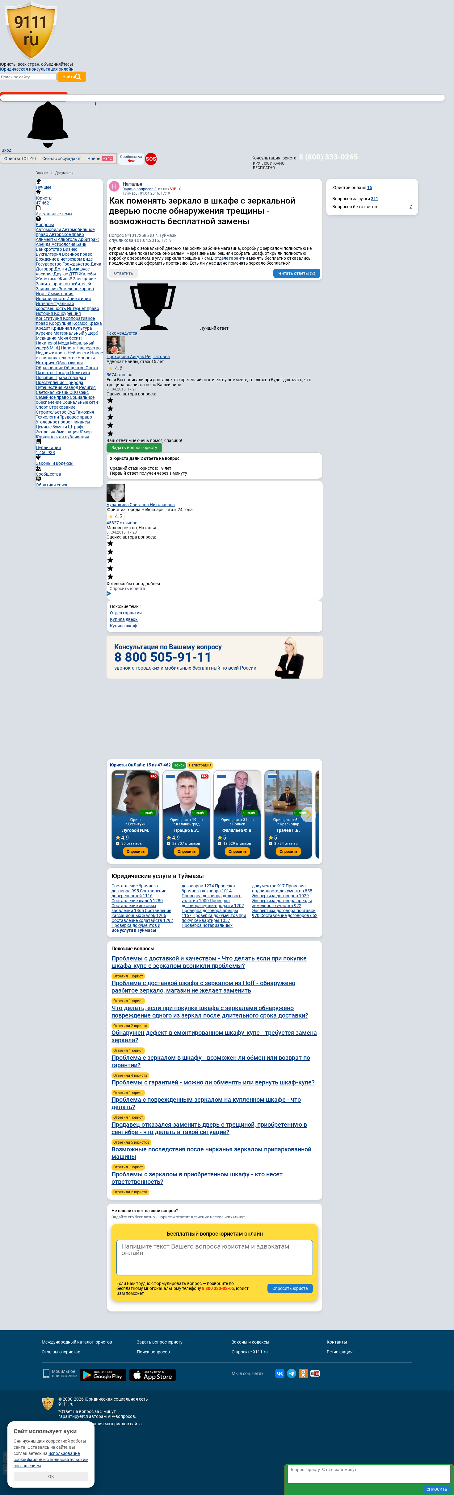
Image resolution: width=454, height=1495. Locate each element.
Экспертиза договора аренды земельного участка (282, 903)
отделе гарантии (231, 258)
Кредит (43, 328)
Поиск (179, 765)
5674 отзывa (119, 371)
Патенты (45, 372)
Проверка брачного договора (208, 888)
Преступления (50, 382)
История (45, 313)
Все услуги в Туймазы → (136, 930)
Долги (61, 268)
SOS (151, 159)
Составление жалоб (137, 900)
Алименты (47, 239)
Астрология (64, 244)
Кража (95, 323)
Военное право (77, 254)
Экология (46, 431)
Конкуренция (67, 313)
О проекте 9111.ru (250, 1351)
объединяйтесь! (57, 64)
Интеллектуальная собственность (55, 306)
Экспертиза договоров (280, 895)
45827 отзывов (122, 519)
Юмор (86, 431)
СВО (74, 392)
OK (51, 1476)
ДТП (74, 273)
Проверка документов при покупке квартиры (214, 918)
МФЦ (55, 347)
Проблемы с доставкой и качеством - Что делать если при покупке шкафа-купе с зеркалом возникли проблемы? (209, 962)
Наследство (89, 347)
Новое (99, 158)
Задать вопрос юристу (134, 447)
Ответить (123, 273)
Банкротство (49, 249)
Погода (62, 372)
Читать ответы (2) (296, 273)
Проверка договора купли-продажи (213, 903)
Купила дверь (124, 619)
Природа (74, 382)
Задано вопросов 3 (140, 189)
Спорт (42, 407)
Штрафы (77, 426)
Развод (71, 387)
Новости (86, 357)
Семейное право (53, 397)
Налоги (69, 347)
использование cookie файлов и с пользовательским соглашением (51, 1459)
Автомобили (49, 229)
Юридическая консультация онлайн (37, 69)
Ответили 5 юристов (131, 1142)
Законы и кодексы (250, 1342)
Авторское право (66, 234)
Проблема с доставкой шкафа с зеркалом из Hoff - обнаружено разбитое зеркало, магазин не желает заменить (203, 986)
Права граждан (70, 377)
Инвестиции (78, 298)
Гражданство (76, 264)
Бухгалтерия (49, 254)
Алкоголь (68, 239)
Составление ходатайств (142, 920)
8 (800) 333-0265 (328, 157)
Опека (92, 367)
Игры (42, 293)
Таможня (85, 412)
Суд (71, 412)
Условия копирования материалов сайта (100, 1423)
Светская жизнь (52, 392)
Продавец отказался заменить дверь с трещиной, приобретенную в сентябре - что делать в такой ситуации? (209, 1128)
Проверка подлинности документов (282, 888)
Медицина (46, 338)
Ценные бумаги (52, 426)
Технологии (48, 417)
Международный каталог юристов (77, 1342)
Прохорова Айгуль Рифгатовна (138, 356)
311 (374, 198)
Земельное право (76, 288)
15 (369, 187)
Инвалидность (51, 298)
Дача (95, 264)
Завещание (84, 278)
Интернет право (83, 308)
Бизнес (70, 249)
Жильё (65, 278)
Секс (84, 392)
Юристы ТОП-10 (19, 158)
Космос (80, 323)
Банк (81, 244)
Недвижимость (52, 352)
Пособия (45, 377)
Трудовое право (76, 417)
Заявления (47, 288)
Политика (80, 372)
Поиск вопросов (153, 1351)
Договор (45, 268)
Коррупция (60, 323)
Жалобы (87, 273)
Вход (6, 150)
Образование (50, 367)
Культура (82, 328)
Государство (49, 264)
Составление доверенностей (138, 893)
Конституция (49, 318)
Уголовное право (53, 421)
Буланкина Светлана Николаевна (141, 504)
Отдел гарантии (126, 612)
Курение (44, 333)
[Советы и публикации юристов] (31, 30)
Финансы (80, 421)
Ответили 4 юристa (130, 1075)
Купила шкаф (123, 625)
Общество (75, 367)
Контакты (337, 1342)
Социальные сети (80, 402)
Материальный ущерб (75, 333)
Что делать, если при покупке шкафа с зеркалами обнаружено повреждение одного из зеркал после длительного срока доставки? (209, 1011)
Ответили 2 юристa (130, 1026)
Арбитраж (88, 239)
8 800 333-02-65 (218, 1288)
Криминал (62, 328)
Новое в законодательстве (69, 355)
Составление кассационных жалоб (141, 913)
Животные (47, 278)
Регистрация (200, 765)
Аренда (44, 244)
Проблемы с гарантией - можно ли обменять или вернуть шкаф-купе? (213, 1082)
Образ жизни (69, 362)
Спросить (136, 851)
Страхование (62, 407)
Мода (64, 343)
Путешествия (49, 387)
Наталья (132, 184)
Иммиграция (61, 293)
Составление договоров (288, 915)
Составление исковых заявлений (133, 908)
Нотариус (46, 362)
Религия (87, 387)
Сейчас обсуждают (61, 158)
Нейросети (79, 352)
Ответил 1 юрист (128, 976)
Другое (61, 273)
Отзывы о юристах (61, 1351)
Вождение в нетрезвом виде (64, 259)
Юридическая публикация (62, 436)
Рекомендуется (122, 333)
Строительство (51, 412)
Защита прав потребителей (63, 283)
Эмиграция (68, 431)
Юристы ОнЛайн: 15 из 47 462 (141, 764)
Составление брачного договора (134, 888)
